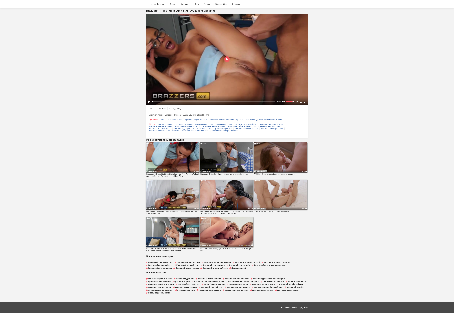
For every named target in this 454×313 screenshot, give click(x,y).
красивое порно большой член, (196, 131)
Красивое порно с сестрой (247, 262)
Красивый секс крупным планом (269, 265)
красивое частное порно (159, 287)
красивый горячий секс (212, 287)
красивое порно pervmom (237, 279)
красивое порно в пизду (263, 284)
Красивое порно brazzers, (196, 120)
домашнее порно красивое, (272, 124)
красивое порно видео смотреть (243, 281)
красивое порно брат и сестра (225, 131)
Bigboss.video (221, 4)
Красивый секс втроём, (246, 120)
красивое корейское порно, (239, 126)
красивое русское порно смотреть (269, 279)
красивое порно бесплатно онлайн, (164, 131)
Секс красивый (238, 268)
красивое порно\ (182, 281)
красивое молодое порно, (160, 129)
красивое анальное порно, (160, 126)
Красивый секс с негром (187, 268)
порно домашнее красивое (161, 290)
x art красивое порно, (184, 124)
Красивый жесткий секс (187, 265)
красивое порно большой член (268, 287)
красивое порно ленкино (237, 290)
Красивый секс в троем (214, 265)
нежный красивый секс (159, 293)
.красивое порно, (164, 124)
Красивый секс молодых (160, 268)
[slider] (213, 102)
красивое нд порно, (182, 129)
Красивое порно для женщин (217, 262)
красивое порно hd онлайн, (247, 129)
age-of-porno (158, 4)
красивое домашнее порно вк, (188, 126)
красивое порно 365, (223, 129)
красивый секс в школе (210, 290)
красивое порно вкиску (288, 290)
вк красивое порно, (224, 124)
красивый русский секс (188, 284)
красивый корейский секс (291, 284)
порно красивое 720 (297, 281)
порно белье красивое (214, 284)
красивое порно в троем (238, 287)
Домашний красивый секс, (171, 120)
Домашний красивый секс (160, 262)
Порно (207, 4)
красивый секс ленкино (159, 281)
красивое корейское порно (161, 284)
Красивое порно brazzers (188, 262)
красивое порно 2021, (202, 129)
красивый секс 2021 (296, 287)
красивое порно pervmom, (272, 129)
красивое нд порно (185, 279)
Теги (197, 4)
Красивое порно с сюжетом (277, 262)
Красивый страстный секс (270, 120)
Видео (172, 4)
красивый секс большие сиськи (209, 281)
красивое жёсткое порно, (214, 126)
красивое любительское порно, (267, 126)
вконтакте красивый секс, (246, 124)
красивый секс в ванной (209, 279)
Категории (185, 4)
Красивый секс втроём (239, 265)
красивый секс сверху (273, 281)
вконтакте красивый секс (160, 279)
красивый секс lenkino (262, 290)
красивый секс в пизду (186, 287)
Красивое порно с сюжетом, (222, 120)
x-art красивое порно (238, 284)
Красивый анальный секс (160, 265)
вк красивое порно (186, 290)
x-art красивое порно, (204, 124)
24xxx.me (236, 4)
